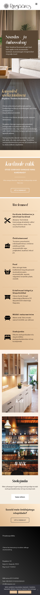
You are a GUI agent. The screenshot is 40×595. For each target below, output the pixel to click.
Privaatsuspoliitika (9, 536)
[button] (20, 190)
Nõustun (13, 592)
